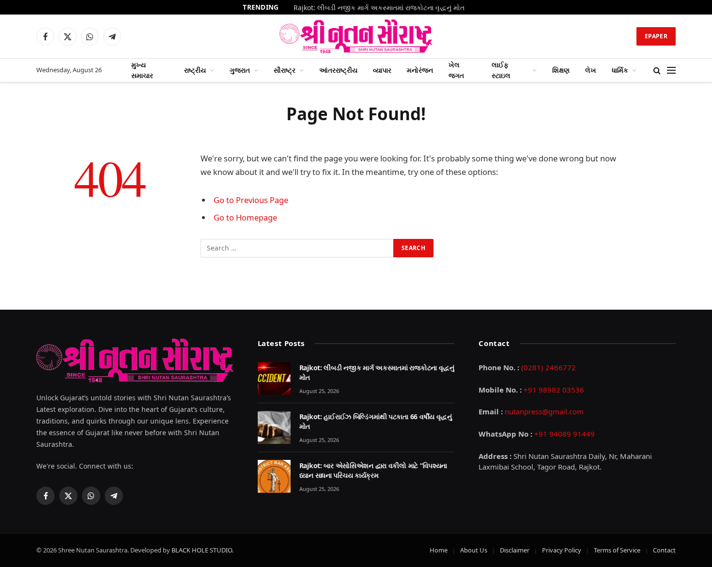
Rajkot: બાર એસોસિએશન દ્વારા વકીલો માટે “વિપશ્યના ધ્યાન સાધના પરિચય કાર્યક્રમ (373, 470)
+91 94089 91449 (564, 434)
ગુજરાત (240, 70)
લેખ (590, 70)
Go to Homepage (245, 217)
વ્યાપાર (382, 70)
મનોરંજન (420, 70)
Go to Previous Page (251, 199)
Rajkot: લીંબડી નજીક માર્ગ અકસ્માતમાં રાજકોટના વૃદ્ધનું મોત (379, 7)
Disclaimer (514, 550)
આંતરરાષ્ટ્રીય (338, 70)
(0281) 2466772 (548, 367)
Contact (664, 550)
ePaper (656, 36)
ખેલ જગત (456, 70)
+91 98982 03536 (554, 389)
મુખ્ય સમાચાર (142, 70)
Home (439, 550)
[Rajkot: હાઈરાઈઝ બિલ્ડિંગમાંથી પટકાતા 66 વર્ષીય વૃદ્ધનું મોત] (274, 427)
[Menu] (671, 70)
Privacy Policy (561, 550)
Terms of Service (617, 550)
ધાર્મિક (620, 70)
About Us (473, 550)
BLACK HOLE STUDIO (201, 550)
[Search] (657, 70)
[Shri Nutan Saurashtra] (356, 36)
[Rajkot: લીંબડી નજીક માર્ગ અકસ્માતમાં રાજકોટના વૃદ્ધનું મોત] (274, 378)
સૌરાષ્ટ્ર (284, 70)
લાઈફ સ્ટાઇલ (501, 70)
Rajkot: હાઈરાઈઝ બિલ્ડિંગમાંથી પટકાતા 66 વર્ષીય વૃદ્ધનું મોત (375, 421)
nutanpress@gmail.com (544, 411)
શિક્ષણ (561, 70)
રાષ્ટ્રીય (195, 70)
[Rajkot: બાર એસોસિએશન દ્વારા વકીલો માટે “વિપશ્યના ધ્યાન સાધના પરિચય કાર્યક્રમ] (274, 476)
